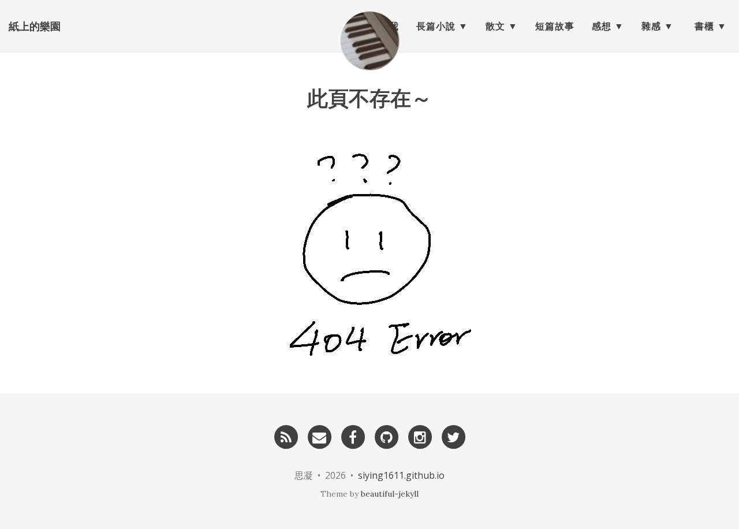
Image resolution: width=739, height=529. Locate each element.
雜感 (651, 26)
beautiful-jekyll (390, 494)
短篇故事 (554, 26)
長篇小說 (436, 26)
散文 (495, 26)
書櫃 (704, 26)
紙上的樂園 (35, 26)
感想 (601, 26)
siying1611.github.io (401, 475)
